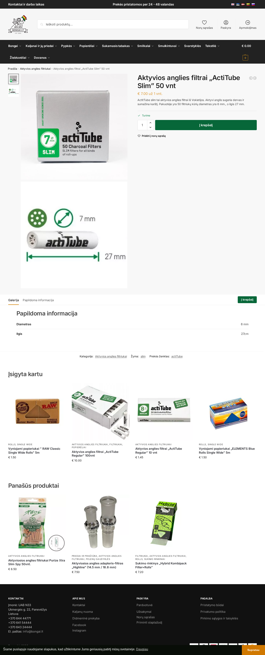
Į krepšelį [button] (37, 465)
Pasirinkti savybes (100, 580)
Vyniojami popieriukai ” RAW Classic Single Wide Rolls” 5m (34, 450)
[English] (233, 4)
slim (143, 356)
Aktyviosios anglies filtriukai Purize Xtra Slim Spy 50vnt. (36, 562)
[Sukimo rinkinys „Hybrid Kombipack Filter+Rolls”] (164, 523)
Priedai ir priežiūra (84, 556)
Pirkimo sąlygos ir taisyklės (219, 618)
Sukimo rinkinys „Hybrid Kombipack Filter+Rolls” (161, 565)
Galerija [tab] (13, 300)
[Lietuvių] (249, 4)
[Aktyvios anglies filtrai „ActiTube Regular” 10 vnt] (164, 412)
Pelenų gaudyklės (98, 559)
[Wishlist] (60, 389)
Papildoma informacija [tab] (38, 300)
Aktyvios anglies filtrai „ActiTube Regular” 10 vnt (158, 450)
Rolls (12, 444)
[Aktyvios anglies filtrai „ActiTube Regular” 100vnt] (100, 412)
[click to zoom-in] (74, 127)
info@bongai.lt (33, 631)
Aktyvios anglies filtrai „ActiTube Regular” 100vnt (95, 454)
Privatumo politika (212, 612)
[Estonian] (238, 4)
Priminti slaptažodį (149, 622)
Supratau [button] (253, 649)
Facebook (79, 625)
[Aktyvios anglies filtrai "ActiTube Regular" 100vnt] (255, 78)
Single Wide (25, 444)
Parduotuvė (145, 605)
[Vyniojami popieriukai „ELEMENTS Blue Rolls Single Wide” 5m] (228, 412)
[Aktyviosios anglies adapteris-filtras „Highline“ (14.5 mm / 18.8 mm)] (100, 523)
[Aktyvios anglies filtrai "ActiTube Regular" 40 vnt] (251, 78)
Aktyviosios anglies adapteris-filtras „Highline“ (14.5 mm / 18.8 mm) (97, 565)
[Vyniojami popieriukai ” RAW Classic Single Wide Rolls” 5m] (37, 412)
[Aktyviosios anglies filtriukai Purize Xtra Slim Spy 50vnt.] (37, 523)
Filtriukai (115, 444)
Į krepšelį (206, 125)
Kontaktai (78, 605)
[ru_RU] (254, 4)
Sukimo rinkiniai (154, 559)
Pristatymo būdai (212, 605)
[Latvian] (244, 4)
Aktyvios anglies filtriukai (35, 68)
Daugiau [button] (142, 649)
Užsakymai (144, 612)
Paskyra (226, 27)
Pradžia (12, 68)
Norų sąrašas (204, 27)
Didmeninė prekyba (85, 618)
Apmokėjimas (247, 27)
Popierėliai (79, 447)
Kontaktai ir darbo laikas (26, 4)
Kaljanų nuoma (82, 612)
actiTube (177, 356)
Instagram (79, 630)
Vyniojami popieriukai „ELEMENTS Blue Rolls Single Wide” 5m (227, 450)
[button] (249, 52)
